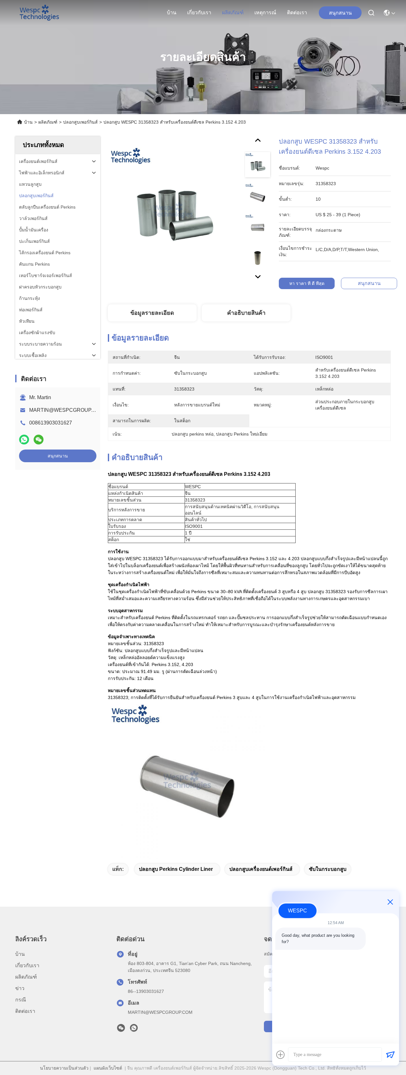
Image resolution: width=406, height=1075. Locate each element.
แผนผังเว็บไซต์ (108, 1068)
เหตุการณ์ (265, 12)
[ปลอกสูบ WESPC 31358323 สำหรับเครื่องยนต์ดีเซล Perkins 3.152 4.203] (173, 209)
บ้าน (171, 12)
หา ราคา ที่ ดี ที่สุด (306, 283)
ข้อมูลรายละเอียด (152, 313)
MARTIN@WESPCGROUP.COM (66, 410)
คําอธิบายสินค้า (246, 313)
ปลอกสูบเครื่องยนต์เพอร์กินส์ (260, 869)
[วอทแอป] (24, 439)
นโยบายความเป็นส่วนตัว (64, 1068)
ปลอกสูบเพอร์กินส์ (80, 122)
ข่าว (19, 988)
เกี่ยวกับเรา (199, 12)
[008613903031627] (133, 1029)
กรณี (20, 999)
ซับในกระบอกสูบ (327, 869)
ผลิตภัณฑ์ (233, 12)
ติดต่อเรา (297, 12)
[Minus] (390, 902)
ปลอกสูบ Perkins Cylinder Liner (176, 869)
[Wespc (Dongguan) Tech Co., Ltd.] (39, 13)
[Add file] (280, 1055)
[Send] (390, 1055)
